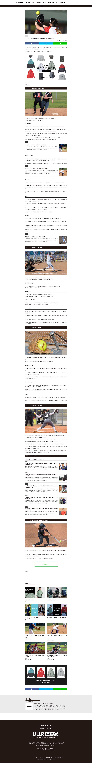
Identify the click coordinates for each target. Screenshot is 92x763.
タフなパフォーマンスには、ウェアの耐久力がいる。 (56, 617)
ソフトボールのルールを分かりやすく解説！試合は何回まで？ (57, 636)
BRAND (44, 2)
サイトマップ (53, 757)
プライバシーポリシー (33, 757)
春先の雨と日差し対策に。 (29, 599)
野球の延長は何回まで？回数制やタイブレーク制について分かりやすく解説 (57, 656)
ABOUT (57, 2)
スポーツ (19, 6)
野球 (22, 6)
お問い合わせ (60, 757)
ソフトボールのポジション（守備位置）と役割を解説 (34, 635)
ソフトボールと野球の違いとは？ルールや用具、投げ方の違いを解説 (34, 6)
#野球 (26, 36)
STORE (61, 2)
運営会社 (48, 757)
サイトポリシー (42, 757)
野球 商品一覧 (46, 564)
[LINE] (60, 43)
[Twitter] (46, 43)
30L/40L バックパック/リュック (53, 599)
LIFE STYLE (38, 2)
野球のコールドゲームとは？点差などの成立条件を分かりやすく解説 (35, 656)
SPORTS (28, 2)
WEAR (33, 2)
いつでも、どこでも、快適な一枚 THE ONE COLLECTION (32, 618)
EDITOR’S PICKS (50, 2)
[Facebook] (32, 43)
